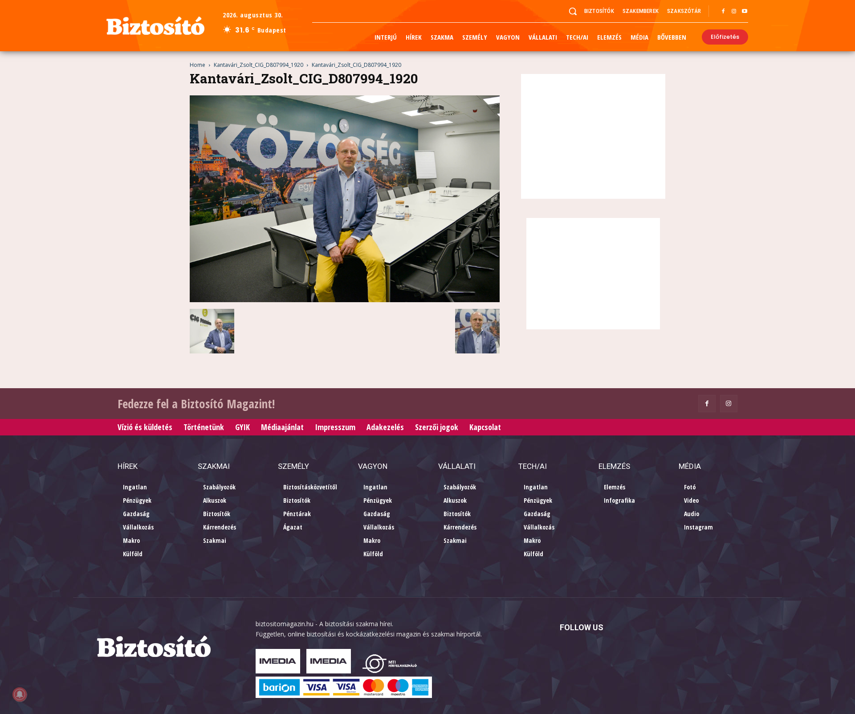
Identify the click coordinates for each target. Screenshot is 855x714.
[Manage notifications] (19, 694)
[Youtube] (744, 11)
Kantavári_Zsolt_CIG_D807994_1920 (258, 65)
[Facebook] (723, 11)
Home (197, 65)
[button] (572, 11)
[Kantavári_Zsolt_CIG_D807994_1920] (345, 300)
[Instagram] (734, 11)
